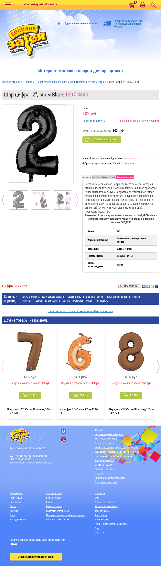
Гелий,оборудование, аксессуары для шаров (117, 447)
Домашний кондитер (117, 296)
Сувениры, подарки (104, 469)
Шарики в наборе (94, 296)
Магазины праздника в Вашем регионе (65, 515)
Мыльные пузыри (103, 464)
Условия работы (54, 493)
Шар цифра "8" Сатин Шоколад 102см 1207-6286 (131, 411)
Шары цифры (101, 519)
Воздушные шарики (104, 443)
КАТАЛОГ (99, 430)
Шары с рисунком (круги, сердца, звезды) (43, 296)
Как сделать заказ (19, 519)
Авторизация (16, 493)
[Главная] (26, 41)
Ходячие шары (102, 511)
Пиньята (136, 296)
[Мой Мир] (156, 285)
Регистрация (16, 497)
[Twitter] (148, 285)
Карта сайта (16, 502)
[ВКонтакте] (144, 285)
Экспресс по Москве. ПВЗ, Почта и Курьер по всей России (129, 24)
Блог (97, 497)
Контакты (14, 511)
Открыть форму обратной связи (36, 556)
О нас (12, 515)
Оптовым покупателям (57, 519)
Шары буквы (101, 515)
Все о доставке (53, 497)
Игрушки (99, 473)
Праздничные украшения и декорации (113, 456)
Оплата (49, 502)
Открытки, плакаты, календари (110, 478)
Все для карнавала (104, 460)
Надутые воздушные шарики (109, 434)
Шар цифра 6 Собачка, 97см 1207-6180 (78, 411)
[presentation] (2, 366)
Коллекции (100, 493)
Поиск (13, 506)
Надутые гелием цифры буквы (77, 300)
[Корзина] (142, 5)
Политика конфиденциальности (25, 539)
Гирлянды (27, 300)
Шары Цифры (74, 296)
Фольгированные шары (106, 438)
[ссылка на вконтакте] (63, 431)
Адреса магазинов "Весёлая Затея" (27, 448)
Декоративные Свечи (47, 300)
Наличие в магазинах (125, 177)
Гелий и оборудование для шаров (111, 524)
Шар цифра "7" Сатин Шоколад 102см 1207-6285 (30, 411)
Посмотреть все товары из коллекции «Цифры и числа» (80, 311)
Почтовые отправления (57, 511)
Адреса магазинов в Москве (81, 23)
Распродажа (102, 300)
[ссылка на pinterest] (63, 439)
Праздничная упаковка (106, 482)
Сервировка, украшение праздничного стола (117, 451)
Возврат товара (54, 506)
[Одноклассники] (152, 285)
